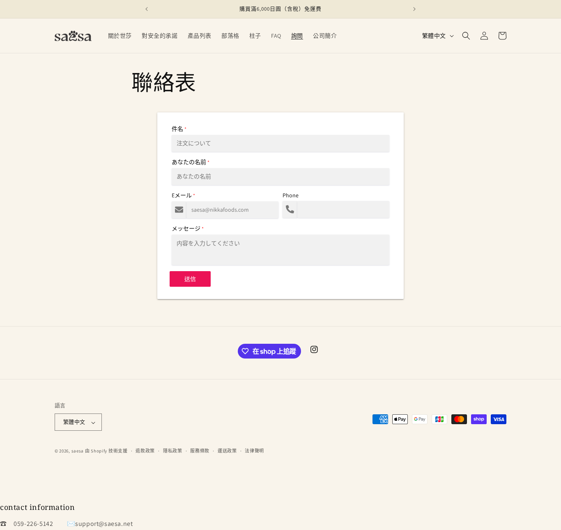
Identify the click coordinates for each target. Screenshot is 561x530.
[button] (466, 36)
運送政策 (227, 451)
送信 (190, 279)
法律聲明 (254, 451)
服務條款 (199, 451)
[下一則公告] (414, 9)
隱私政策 (172, 451)
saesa (77, 451)
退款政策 (145, 451)
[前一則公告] (147, 9)
